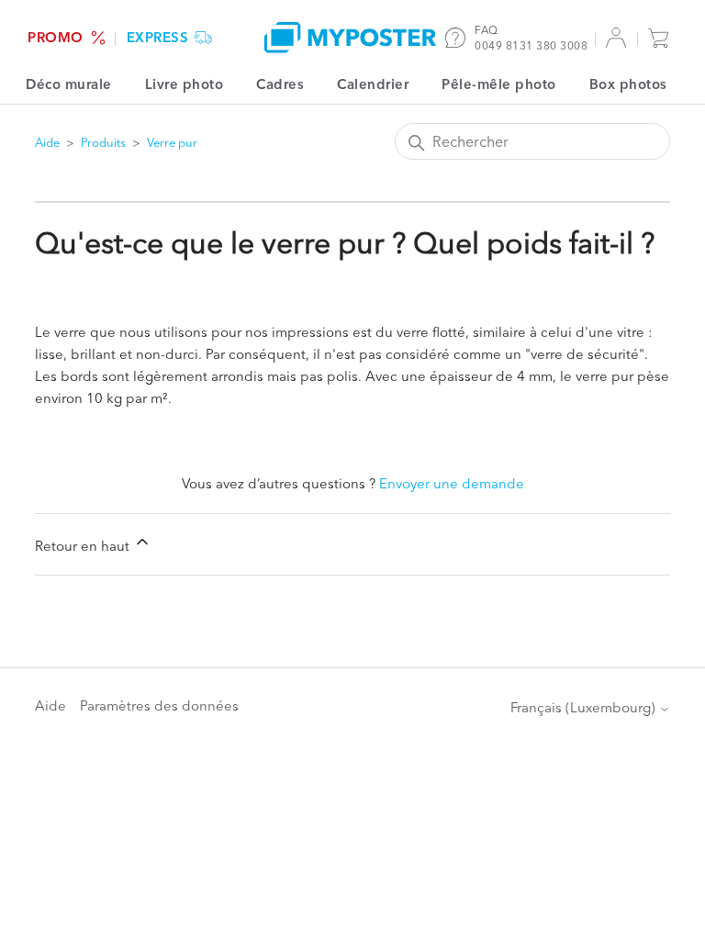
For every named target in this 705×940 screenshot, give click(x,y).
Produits (103, 142)
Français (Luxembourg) (584, 707)
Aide (47, 142)
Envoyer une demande (451, 483)
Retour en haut (84, 545)
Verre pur (172, 142)
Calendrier (372, 84)
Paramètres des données (159, 705)
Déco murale (69, 84)
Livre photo (184, 84)
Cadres (280, 84)
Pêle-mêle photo (499, 84)
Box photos (628, 84)
